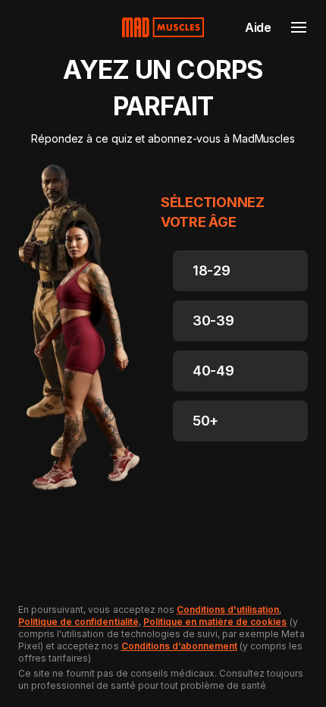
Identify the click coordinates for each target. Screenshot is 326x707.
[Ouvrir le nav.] (299, 27)
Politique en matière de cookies (215, 621)
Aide (258, 27)
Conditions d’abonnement (179, 646)
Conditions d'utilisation (228, 609)
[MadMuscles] (163, 27)
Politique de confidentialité (78, 621)
